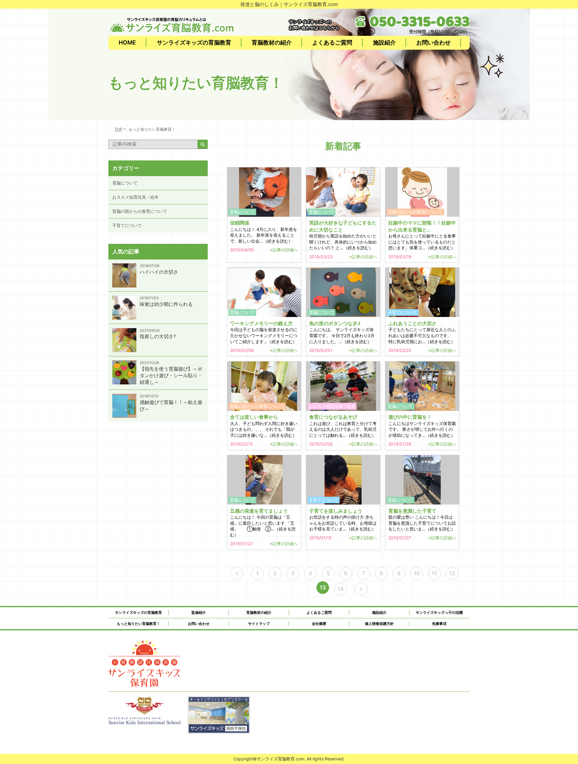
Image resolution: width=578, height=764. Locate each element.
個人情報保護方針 (379, 623)
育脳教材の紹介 (272, 42)
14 (340, 589)
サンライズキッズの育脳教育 (194, 42)
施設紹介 (384, 42)
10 (417, 573)
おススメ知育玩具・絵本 (135, 197)
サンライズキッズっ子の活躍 (439, 612)
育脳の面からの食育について (139, 211)
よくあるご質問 (332, 42)
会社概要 (319, 623)
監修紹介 (198, 612)
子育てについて (127, 225)
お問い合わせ (433, 42)
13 (323, 587)
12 (452, 573)
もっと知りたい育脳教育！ (138, 623)
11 (434, 573)
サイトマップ (259, 623)
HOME (127, 42)
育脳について (125, 182)
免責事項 (439, 623)
